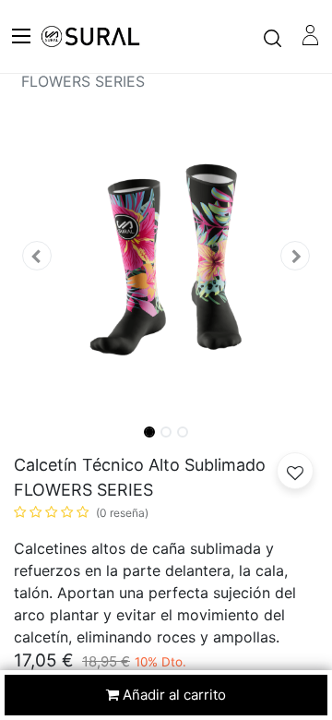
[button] (37, 256)
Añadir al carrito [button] (172, 694)
